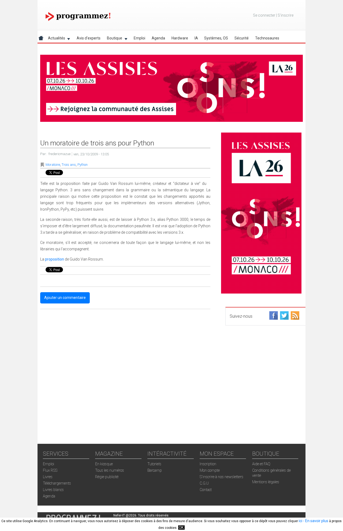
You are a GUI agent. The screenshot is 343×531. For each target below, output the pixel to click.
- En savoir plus (315, 521)
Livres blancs (53, 490)
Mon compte (210, 470)
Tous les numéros (109, 470)
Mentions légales (265, 482)
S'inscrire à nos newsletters (221, 477)
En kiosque (104, 464)
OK (181, 527)
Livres (48, 477)
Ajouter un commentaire (65, 297)
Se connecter (264, 15)
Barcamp (154, 470)
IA (196, 38)
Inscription (208, 464)
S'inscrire (285, 15)
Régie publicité (106, 477)
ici (300, 521)
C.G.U (204, 483)
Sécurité (241, 38)
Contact (206, 490)
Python (82, 165)
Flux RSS (50, 470)
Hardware (180, 38)
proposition (54, 259)
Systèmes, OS (216, 38)
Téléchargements (57, 483)
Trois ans (69, 165)
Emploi (139, 38)
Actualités (55, 39)
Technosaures (267, 38)
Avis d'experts (88, 38)
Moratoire (53, 165)
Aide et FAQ (261, 464)
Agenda (158, 38)
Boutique (113, 39)
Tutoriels (154, 464)
